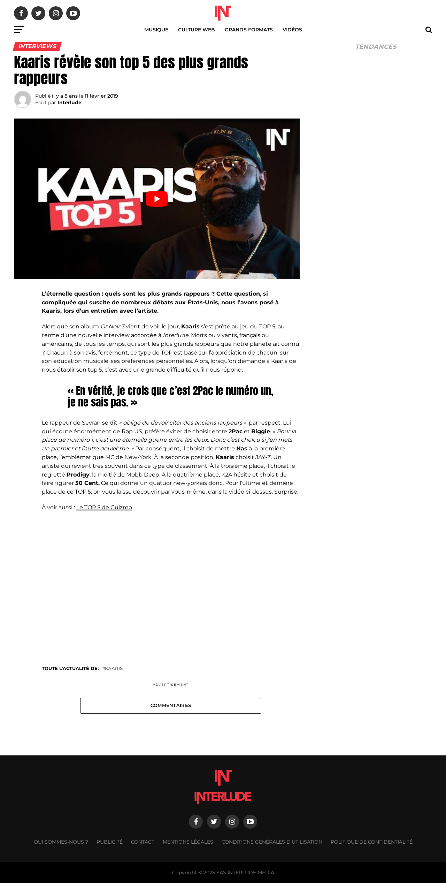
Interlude (69, 102)
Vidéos (292, 29)
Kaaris (114, 669)
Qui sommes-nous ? (61, 842)
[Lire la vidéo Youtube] (157, 199)
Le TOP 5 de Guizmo (104, 507)
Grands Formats (249, 29)
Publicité (110, 842)
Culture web (196, 29)
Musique (156, 29)
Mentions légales (188, 842)
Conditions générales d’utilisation (272, 842)
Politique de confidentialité (372, 842)
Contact (142, 842)
